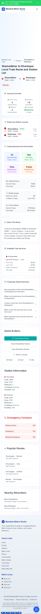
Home (4, 542)
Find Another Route (22, 338)
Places (4, 554)
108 (34, 437)
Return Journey (21, 355)
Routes (18, 61)
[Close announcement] (38, 3)
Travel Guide (6, 557)
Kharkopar (12, 134)
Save (21, 360)
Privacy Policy (9, 599)
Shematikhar (13, 129)
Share (10, 360)
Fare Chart (5, 566)
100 (34, 431)
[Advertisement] (20, 37)
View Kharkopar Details (20, 349)
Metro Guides (6, 560)
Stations (4, 548)
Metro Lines (6, 551)
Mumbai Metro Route (15, 9)
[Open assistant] (36, 609)
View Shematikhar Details (20, 344)
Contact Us (33, 599)
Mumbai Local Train (6, 61)
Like (32, 360)
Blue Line (7, 579)
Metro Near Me (7, 569)
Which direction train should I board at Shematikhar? (18, 318)
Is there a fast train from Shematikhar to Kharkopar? (19, 304)
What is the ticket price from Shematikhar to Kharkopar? (19, 297)
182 (34, 425)
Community (5, 563)
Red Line (7, 584)
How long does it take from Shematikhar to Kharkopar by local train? (19, 290)
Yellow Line (8, 582)
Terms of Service (22, 599)
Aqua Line (7, 587)
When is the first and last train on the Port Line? (18, 311)
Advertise (22, 10)
